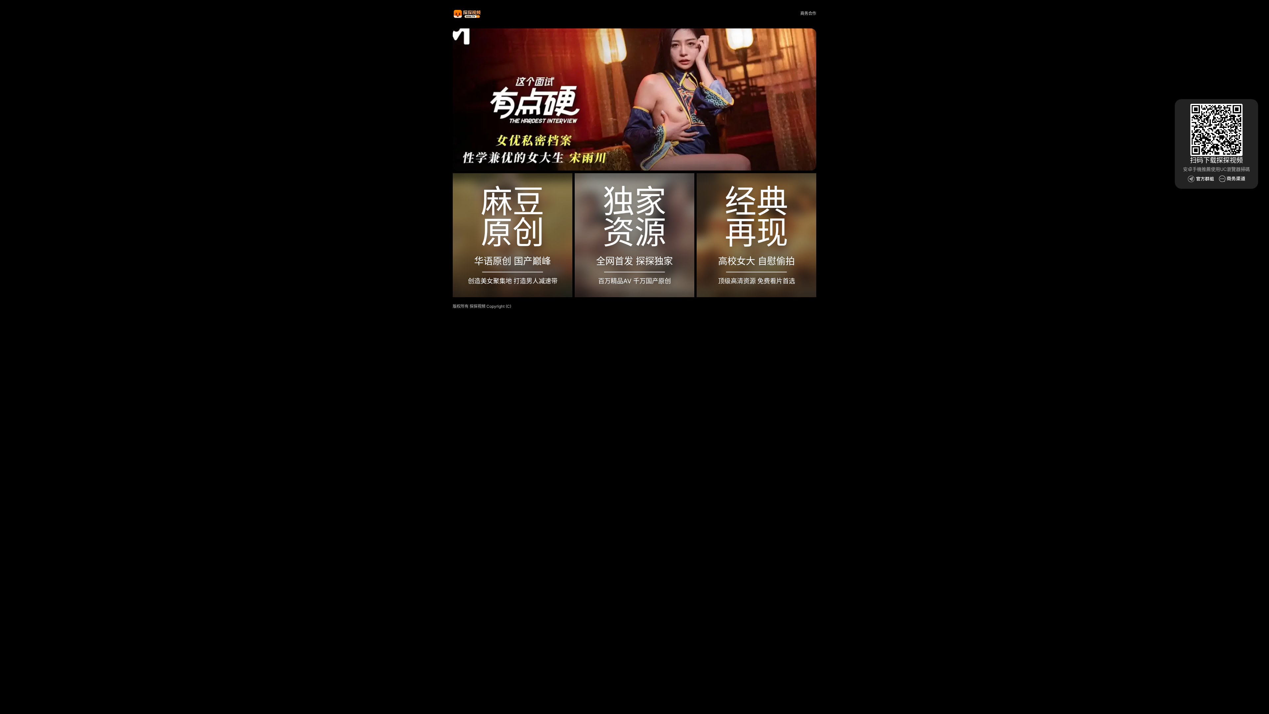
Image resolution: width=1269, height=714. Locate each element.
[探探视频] (467, 14)
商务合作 (808, 13)
